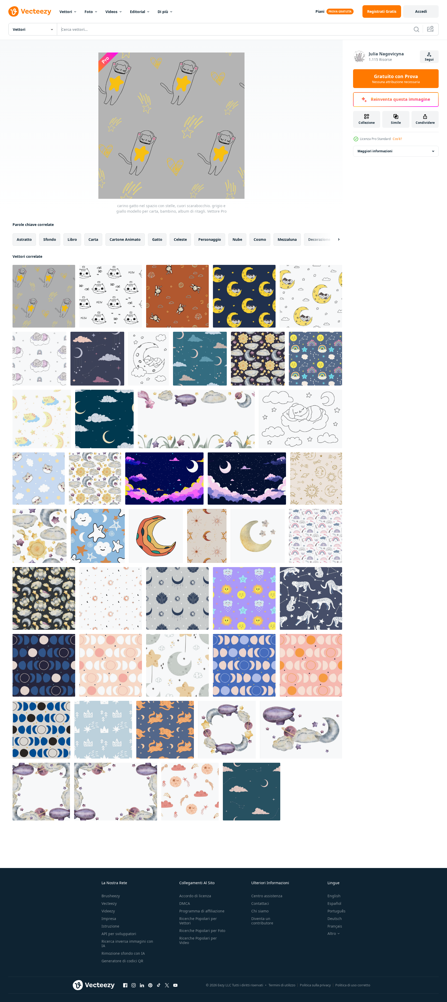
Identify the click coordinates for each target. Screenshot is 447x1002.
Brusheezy (111, 895)
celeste (180, 239)
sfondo (49, 239)
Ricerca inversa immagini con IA (127, 943)
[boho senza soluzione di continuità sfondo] (315, 536)
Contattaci (260, 903)
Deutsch (334, 918)
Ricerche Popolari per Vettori (198, 920)
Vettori (65, 11)
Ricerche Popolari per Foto (202, 930)
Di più (163, 11)
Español (334, 903)
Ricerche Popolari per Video (198, 940)
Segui (429, 59)
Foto (89, 11)
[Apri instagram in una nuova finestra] (134, 985)
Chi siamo (260, 910)
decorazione (319, 239)
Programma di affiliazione (201, 910)
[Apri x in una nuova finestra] (167, 985)
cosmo (260, 239)
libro (72, 239)
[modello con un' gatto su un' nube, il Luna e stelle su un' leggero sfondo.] (42, 419)
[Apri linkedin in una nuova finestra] (142, 985)
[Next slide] (334, 239)
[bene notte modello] (97, 359)
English (334, 895)
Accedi (421, 11)
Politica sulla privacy (315, 985)
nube (237, 239)
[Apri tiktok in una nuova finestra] (159, 985)
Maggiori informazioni (374, 151)
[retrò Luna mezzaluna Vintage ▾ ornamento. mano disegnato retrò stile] (156, 536)
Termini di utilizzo (282, 985)
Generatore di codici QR (122, 960)
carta (93, 239)
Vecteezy (109, 903)
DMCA (184, 903)
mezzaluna (287, 239)
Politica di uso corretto (352, 985)
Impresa (109, 918)
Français (334, 926)
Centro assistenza (266, 895)
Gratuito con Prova (396, 78)
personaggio (209, 239)
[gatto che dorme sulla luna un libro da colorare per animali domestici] (148, 359)
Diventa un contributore (262, 920)
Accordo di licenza (195, 895)
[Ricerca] (416, 29)
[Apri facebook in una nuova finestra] (125, 985)
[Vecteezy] (29, 11)
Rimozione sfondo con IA (123, 953)
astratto (24, 239)
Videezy (108, 910)
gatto (157, 239)
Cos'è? (397, 139)
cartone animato (125, 239)
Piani (319, 11)
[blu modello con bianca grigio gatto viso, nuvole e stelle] (39, 478)
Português (336, 910)
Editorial (137, 11)
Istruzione (110, 926)
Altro (331, 933)
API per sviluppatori (119, 933)
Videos (111, 11)
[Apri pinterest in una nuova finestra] (150, 985)
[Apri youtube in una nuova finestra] (175, 985)
